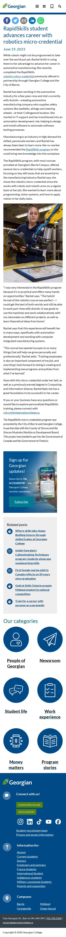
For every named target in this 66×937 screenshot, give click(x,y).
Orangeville (24, 908)
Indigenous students (29, 877)
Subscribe (21, 502)
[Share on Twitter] (15, 21)
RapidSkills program (38, 149)
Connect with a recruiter (29, 804)
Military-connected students (34, 881)
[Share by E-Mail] (23, 21)
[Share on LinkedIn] (32, 21)
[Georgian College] (14, 6)
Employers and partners (31, 865)
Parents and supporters (31, 886)
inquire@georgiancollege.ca (18, 922)
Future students (26, 869)
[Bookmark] (52, 6)
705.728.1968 (53, 918)
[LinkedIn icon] (30, 822)
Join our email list (26, 811)
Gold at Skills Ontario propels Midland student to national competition (33, 590)
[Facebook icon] (58, 822)
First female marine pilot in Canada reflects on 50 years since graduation (32, 574)
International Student (30, 873)
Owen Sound (48, 908)
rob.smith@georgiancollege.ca (21, 412)
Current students (27, 856)
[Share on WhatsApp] (40, 21)
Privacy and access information (35, 834)
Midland (45, 904)
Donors (21, 860)
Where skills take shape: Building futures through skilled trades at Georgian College (31, 537)
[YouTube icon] (48, 822)
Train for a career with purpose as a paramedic (30, 603)
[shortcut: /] (59, 6)
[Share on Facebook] (6, 21)
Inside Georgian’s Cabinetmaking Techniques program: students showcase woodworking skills (33, 557)
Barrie (20, 904)
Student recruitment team (32, 830)
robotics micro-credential (18, 76)
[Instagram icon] (20, 822)
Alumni (21, 852)
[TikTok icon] (39, 822)
